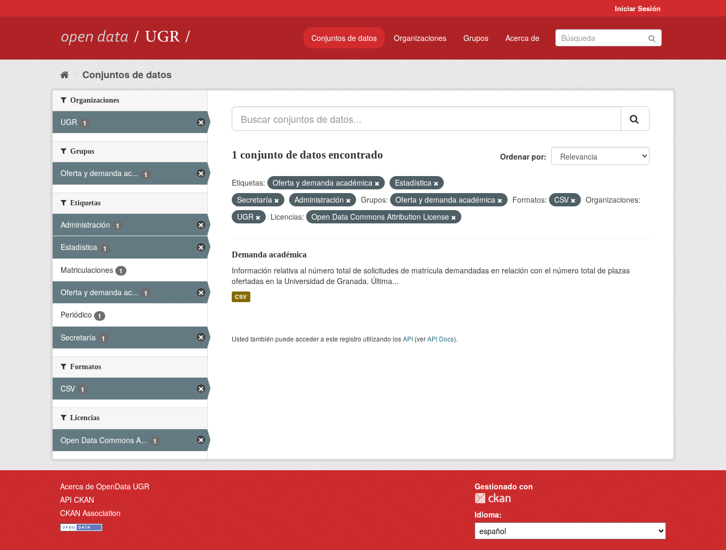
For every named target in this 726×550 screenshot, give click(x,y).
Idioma (487, 514)
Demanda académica (269, 254)
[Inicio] (64, 74)
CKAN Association (90, 512)
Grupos (475, 37)
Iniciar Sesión (638, 8)
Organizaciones (420, 37)
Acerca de (522, 37)
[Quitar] (377, 183)
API (408, 338)
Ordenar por (522, 156)
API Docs (440, 338)
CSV (241, 297)
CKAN (493, 498)
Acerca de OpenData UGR (104, 486)
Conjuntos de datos (344, 37)
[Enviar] (651, 36)
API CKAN (77, 499)
